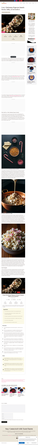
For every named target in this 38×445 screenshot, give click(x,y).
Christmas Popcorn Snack (10, 379)
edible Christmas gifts (22, 379)
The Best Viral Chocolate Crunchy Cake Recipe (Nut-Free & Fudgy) (21, 395)
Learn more (31, 40)
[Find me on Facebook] (28, 38)
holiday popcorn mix (15, 380)
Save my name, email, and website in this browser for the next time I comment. (12, 419)
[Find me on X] (30, 38)
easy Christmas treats (16, 379)
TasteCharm (9, 435)
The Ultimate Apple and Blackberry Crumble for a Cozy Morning (31, 82)
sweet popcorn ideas (20, 381)
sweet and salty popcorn (14, 381)
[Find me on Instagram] (31, 38)
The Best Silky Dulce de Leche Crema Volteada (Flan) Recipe (5, 394)
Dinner (3, 32)
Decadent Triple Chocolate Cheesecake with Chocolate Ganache (13, 395)
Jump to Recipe (13, 56)
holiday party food (10, 380)
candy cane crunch (3, 379)
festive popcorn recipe (4, 380)
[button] (36, 437)
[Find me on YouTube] (33, 38)
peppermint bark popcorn (7, 381)
